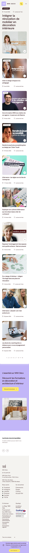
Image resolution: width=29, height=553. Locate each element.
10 (22, 357)
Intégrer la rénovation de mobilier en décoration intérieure (10, 22)
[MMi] (9, 4)
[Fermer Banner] (27, 543)
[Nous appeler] (21, 3)
